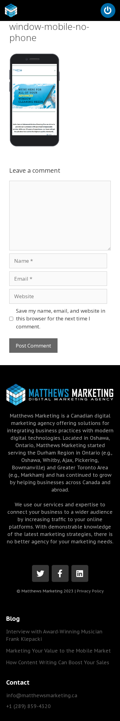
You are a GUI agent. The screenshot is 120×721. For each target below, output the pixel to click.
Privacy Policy (90, 591)
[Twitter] (40, 573)
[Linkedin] (79, 573)
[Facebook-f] (60, 573)
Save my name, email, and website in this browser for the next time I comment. (60, 318)
